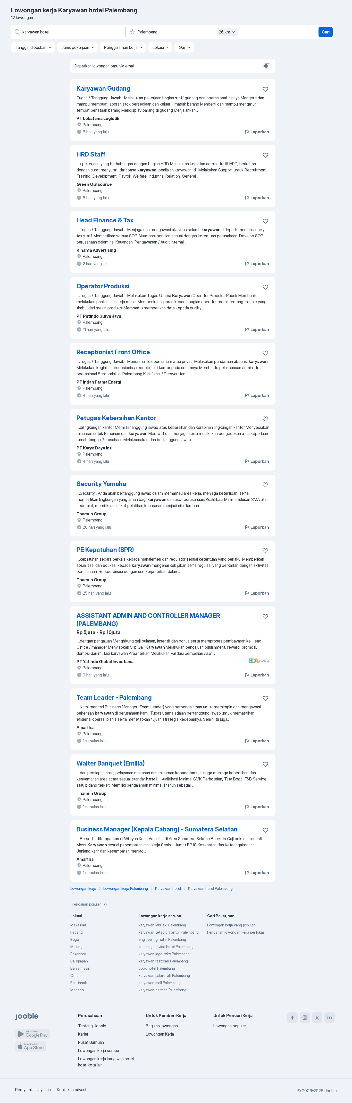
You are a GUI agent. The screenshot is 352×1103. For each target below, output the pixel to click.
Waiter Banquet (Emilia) (111, 763)
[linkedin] (329, 1017)
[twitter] (317, 1017)
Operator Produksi (103, 286)
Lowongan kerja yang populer (231, 925)
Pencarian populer (86, 904)
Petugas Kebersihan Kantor (116, 418)
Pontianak (78, 982)
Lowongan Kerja (160, 1034)
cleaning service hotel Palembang (166, 946)
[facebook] (292, 1017)
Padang (76, 932)
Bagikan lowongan (162, 1025)
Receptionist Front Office (113, 352)
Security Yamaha (101, 484)
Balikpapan (79, 961)
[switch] (267, 65)
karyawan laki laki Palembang (162, 925)
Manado (77, 990)
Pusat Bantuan (91, 1042)
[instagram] (305, 1017)
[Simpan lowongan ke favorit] (265, 89)
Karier (83, 1034)
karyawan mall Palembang (160, 982)
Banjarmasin (80, 968)
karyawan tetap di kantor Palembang (169, 932)
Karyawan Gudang (103, 88)
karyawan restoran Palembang (163, 961)
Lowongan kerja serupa (98, 1050)
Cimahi (75, 975)
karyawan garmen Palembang (162, 990)
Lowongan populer (229, 1025)
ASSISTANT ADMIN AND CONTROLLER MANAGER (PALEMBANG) (148, 620)
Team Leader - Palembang (114, 697)
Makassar (78, 925)
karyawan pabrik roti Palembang (164, 975)
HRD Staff (91, 154)
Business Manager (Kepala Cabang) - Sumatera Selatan (157, 829)
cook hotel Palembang (157, 968)
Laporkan (259, 131)
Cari (326, 31)
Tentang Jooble (92, 1025)
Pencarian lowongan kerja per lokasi (236, 932)
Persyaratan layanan (33, 1089)
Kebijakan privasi (71, 1089)
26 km (224, 31)
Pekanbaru (78, 954)
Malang (76, 946)
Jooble (330, 1090)
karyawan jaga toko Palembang (164, 954)
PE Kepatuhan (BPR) (105, 549)
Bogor (75, 939)
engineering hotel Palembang (162, 939)
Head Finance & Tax (105, 220)
